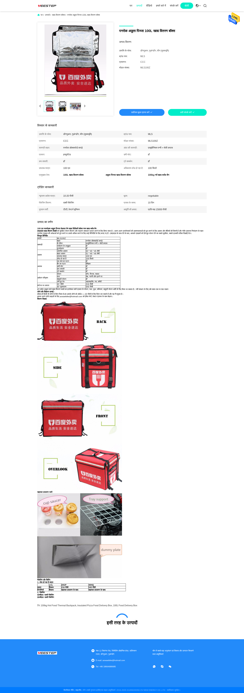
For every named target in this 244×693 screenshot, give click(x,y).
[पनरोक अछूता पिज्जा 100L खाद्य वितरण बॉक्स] (75, 60)
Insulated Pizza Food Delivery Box (94, 605)
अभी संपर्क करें (186, 112)
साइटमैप (78, 690)
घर (131, 6)
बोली (187, 5)
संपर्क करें (174, 6)
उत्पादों (139, 6)
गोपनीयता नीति (68, 690)
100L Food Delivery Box (125, 605)
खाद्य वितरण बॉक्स (58, 15)
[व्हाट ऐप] (156, 666)
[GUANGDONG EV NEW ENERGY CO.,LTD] (47, 6)
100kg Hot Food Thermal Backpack (58, 605)
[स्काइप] (164, 666)
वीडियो (149, 6)
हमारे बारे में (161, 6)
